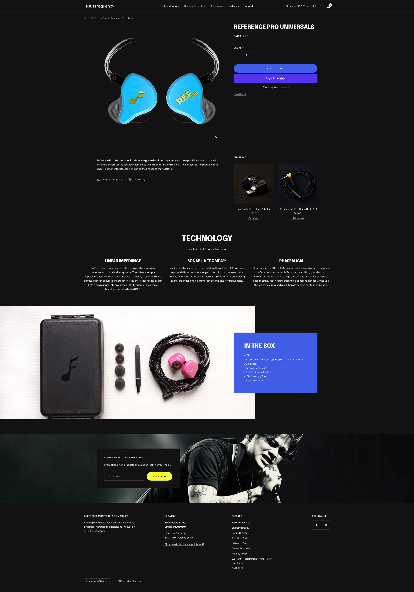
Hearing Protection (195, 6)
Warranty (140, 179)
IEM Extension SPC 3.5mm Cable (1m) (297, 209)
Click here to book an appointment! (184, 544)
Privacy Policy (240, 553)
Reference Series (100, 18)
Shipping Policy (240, 527)
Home (87, 18)
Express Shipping (113, 179)
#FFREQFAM (239, 538)
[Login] (321, 6)
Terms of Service (241, 522)
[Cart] (328, 6)
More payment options (276, 87)
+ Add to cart (297, 218)
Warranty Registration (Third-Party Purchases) (252, 561)
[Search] (314, 6)
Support (248, 6)
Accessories (217, 6)
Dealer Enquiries (241, 548)
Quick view (253, 218)
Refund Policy (239, 532)
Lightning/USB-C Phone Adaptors (253, 209)
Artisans (234, 6)
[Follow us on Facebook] (316, 525)
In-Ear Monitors (170, 6)
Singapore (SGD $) (295, 6)
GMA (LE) (237, 568)
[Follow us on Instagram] (325, 525)
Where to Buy (239, 543)
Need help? (240, 94)
